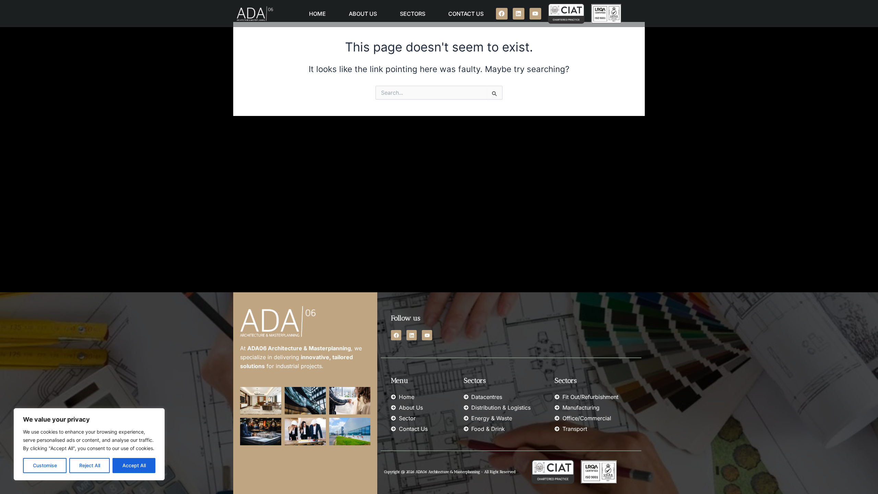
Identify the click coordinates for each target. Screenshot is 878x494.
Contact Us (466, 13)
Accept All (134, 465)
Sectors (412, 13)
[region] (89, 444)
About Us (363, 13)
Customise (45, 465)
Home (317, 13)
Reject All (89, 465)
